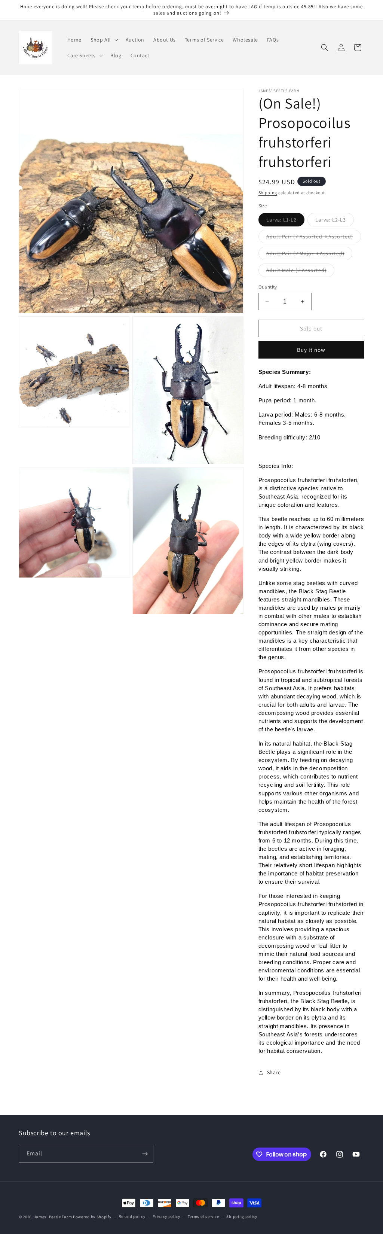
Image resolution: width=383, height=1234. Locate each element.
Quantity (267, 287)
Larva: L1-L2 (285, 221)
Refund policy (132, 1216)
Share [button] (274, 1072)
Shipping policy (241, 1216)
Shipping (268, 192)
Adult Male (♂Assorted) (300, 271)
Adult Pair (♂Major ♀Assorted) (309, 255)
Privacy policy (166, 1216)
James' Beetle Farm (53, 1216)
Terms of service (203, 1216)
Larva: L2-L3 (334, 221)
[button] (103, 40)
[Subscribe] (145, 1154)
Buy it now (311, 349)
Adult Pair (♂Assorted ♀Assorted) (313, 238)
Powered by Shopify (92, 1216)
